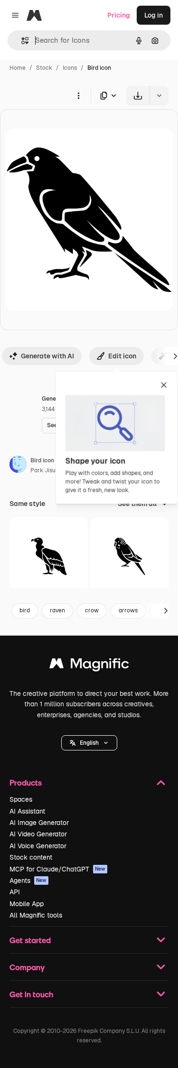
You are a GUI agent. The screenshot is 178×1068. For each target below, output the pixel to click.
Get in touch (31, 994)
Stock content (30, 857)
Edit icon (122, 356)
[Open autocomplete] (21, 40)
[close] (164, 386)
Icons (70, 68)
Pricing (118, 15)
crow (92, 610)
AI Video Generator (38, 834)
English (89, 743)
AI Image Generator (39, 822)
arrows (128, 610)
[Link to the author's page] (18, 466)
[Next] (165, 610)
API (14, 892)
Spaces (20, 799)
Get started (30, 940)
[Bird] (48, 556)
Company (27, 967)
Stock (44, 68)
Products (25, 782)
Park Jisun (44, 470)
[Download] (138, 95)
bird (24, 610)
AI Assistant (27, 811)
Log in (153, 15)
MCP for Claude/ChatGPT (57, 869)
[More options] (78, 95)
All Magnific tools (35, 915)
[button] (89, 742)
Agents (28, 880)
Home (17, 68)
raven (57, 610)
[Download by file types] (108, 95)
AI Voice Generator (37, 846)
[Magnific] (89, 665)
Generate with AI (47, 356)
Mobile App (26, 903)
